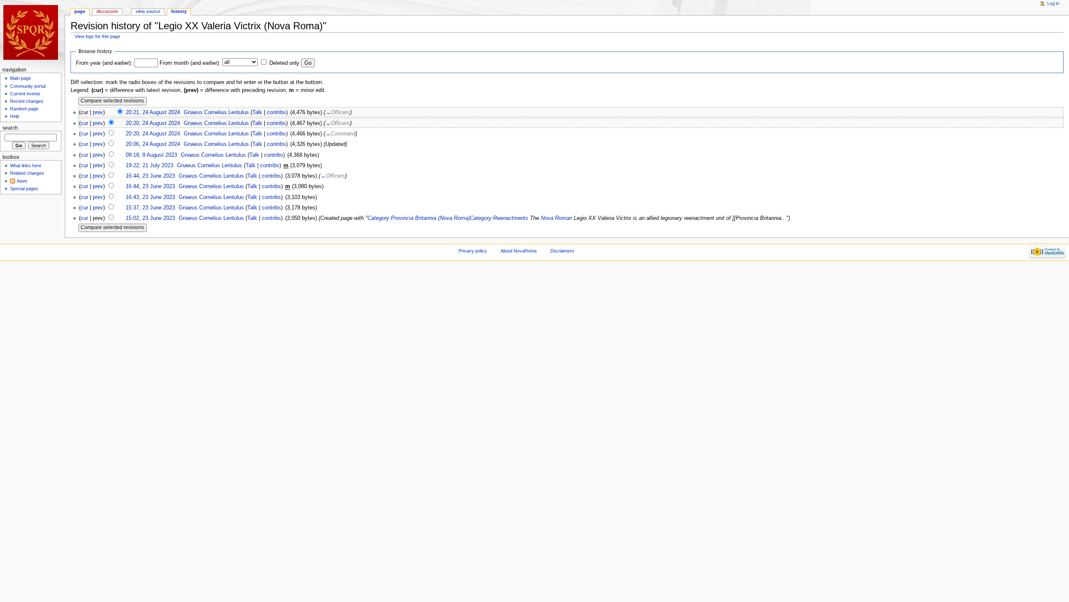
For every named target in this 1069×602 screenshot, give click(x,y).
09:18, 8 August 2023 (151, 155)
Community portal (28, 86)
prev (98, 112)
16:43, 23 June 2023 (150, 197)
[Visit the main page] (32, 32)
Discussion (107, 11)
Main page (20, 78)
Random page (24, 108)
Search (10, 127)
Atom (22, 181)
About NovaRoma (519, 250)
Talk (257, 112)
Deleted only (284, 63)
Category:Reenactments (499, 218)
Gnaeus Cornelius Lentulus (216, 112)
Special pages (24, 188)
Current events (25, 93)
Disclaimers (562, 250)
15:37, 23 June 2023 (150, 208)
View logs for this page (97, 36)
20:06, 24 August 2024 (153, 144)
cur (84, 123)
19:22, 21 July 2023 (149, 165)
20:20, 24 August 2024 (153, 123)
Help (14, 116)
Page (79, 11)
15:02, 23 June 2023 (150, 218)
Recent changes (26, 101)
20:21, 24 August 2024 (153, 112)
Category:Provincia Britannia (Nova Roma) (418, 218)
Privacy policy (473, 250)
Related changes (27, 173)
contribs (276, 112)
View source (148, 11)
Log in (1053, 3)
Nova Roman (556, 218)
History (179, 11)
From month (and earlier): (190, 63)
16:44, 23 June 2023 (150, 176)
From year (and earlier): (104, 63)
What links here (25, 165)
